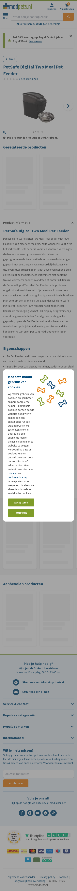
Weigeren (21, 513)
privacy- (12, 473)
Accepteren (21, 502)
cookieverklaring (17, 477)
